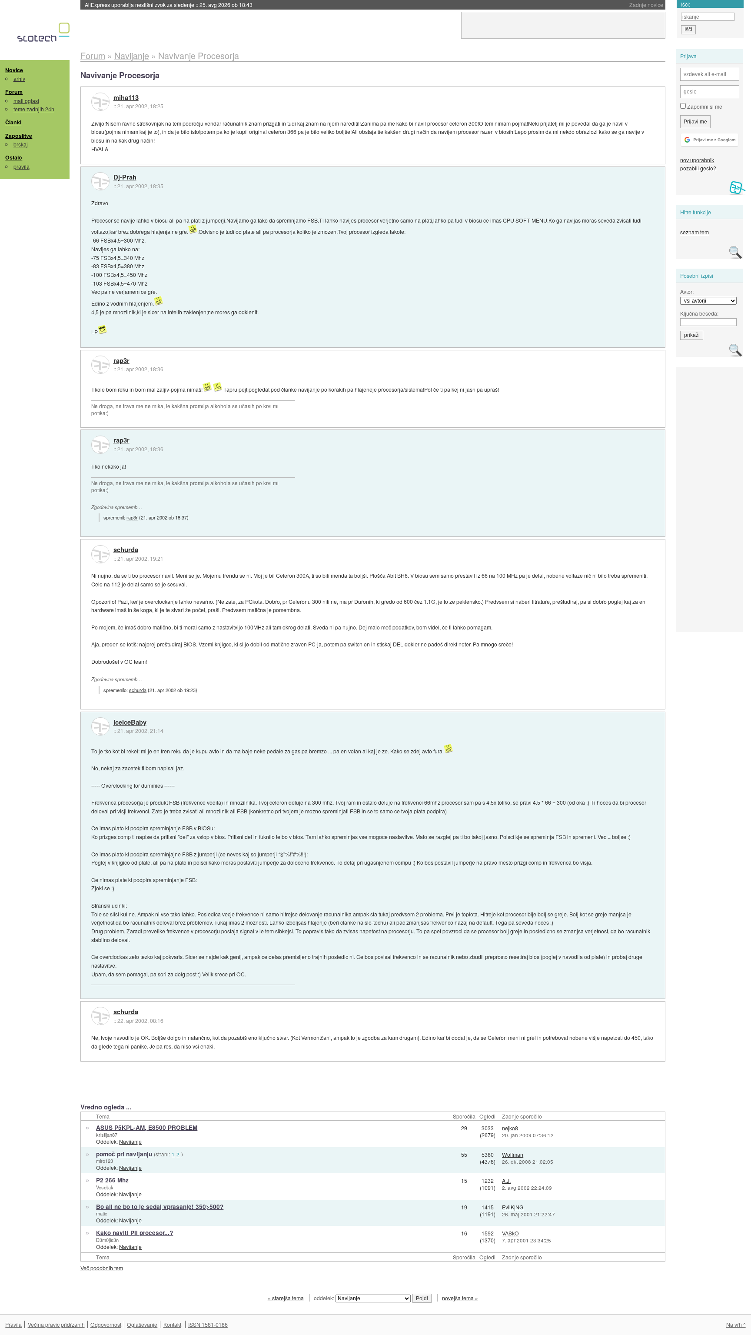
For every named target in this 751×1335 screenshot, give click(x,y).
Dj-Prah (124, 177)
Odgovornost (105, 1324)
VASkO (510, 1233)
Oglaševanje (142, 1324)
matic (101, 1213)
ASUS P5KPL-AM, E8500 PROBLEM (146, 1127)
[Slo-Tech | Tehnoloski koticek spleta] (44, 34)
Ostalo (13, 157)
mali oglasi (26, 100)
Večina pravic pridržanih (56, 1324)
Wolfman (512, 1154)
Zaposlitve (18, 136)
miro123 (104, 1160)
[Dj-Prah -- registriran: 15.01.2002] (100, 181)
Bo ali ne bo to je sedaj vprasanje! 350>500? (159, 1206)
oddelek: (325, 1298)
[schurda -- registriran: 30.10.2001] (100, 554)
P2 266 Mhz (112, 1180)
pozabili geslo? (698, 168)
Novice (14, 70)
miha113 (126, 97)
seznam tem (694, 232)
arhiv (19, 78)
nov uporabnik (697, 159)
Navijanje (130, 1141)
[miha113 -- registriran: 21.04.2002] (100, 102)
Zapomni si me (704, 106)
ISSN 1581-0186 (208, 1324)
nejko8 (510, 1128)
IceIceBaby (129, 722)
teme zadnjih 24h (33, 109)
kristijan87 (106, 1134)
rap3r (121, 360)
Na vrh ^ (736, 1324)
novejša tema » (460, 1298)
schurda (125, 550)
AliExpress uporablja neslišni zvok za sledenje (169, 4)
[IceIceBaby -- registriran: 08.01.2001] (100, 726)
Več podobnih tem (101, 1268)
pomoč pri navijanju (124, 1154)
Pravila (13, 1324)
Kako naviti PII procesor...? (134, 1232)
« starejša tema (286, 1298)
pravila (21, 166)
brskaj (20, 144)
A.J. (506, 1180)
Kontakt (172, 1324)
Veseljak (104, 1187)
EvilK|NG (513, 1207)
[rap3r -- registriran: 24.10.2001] (100, 365)
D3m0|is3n (107, 1239)
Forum (14, 92)
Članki (13, 122)
